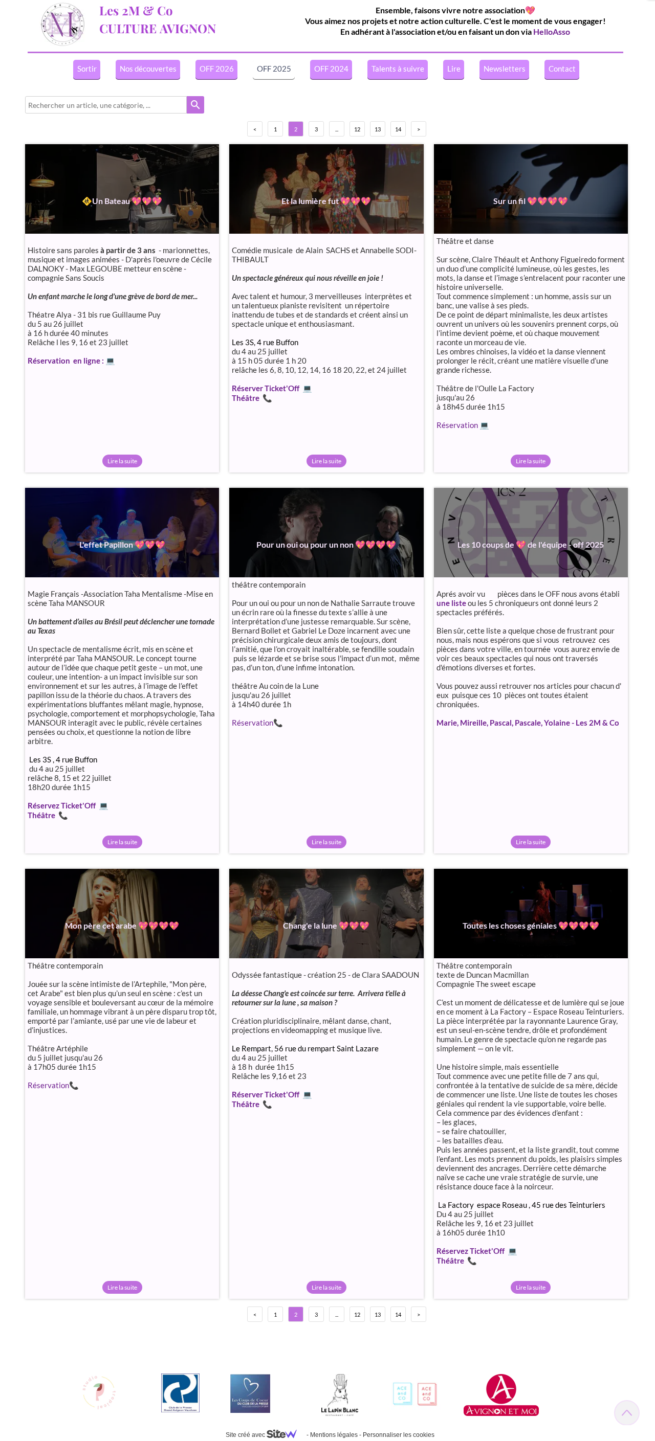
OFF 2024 (331, 68)
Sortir (87, 68)
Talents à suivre (398, 68)
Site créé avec (246, 1434)
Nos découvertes (148, 68)
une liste (451, 602)
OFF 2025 (274, 68)
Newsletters (505, 68)
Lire (454, 68)
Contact (562, 68)
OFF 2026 (217, 68)
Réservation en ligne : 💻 (71, 360)
